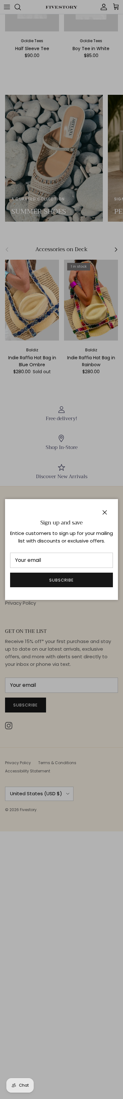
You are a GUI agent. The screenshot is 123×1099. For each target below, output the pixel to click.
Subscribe (61, 580)
